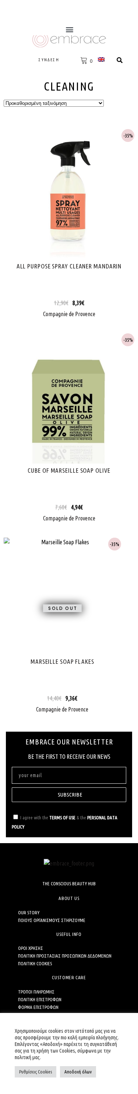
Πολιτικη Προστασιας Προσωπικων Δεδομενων (65, 955)
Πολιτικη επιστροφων (39, 999)
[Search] (119, 60)
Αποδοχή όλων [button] (78, 1071)
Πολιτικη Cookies (35, 963)
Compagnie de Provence (69, 314)
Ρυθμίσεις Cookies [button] (35, 1071)
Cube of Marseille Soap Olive (69, 470)
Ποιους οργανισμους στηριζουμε (51, 920)
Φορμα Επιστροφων (38, 1007)
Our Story (28, 912)
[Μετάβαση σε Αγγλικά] (102, 59)
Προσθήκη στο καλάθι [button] (56, 194)
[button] (69, 29)
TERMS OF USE (62, 817)
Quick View (69, 194)
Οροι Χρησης (30, 948)
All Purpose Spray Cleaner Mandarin (69, 266)
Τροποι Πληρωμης (36, 991)
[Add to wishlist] (82, 201)
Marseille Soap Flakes (62, 661)
